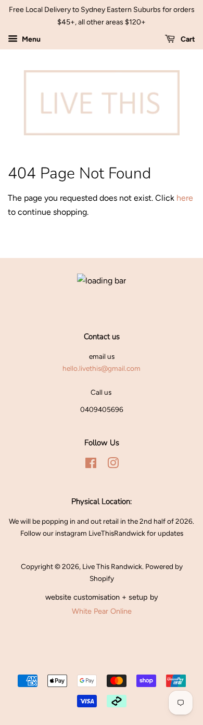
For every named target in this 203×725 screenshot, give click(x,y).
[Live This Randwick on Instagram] (113, 465)
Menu (30, 39)
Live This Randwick (112, 566)
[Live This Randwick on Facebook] (91, 465)
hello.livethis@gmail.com (101, 368)
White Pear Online (102, 611)
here (184, 198)
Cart (187, 39)
